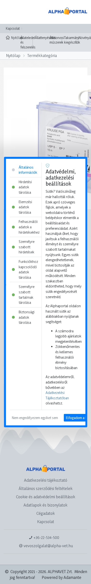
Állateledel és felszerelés (27, 42)
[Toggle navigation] (10, 12)
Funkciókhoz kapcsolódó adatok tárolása (28, 269)
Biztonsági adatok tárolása (26, 317)
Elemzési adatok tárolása (25, 206)
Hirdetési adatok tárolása (25, 186)
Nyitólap (14, 38)
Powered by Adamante (61, 577)
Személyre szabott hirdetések (26, 246)
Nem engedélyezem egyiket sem (35, 417)
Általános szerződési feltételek (46, 488)
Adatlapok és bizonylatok (45, 504)
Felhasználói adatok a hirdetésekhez (28, 226)
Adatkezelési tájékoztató (45, 480)
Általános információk (27, 170)
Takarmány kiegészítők (72, 40)
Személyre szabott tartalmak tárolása (26, 294)
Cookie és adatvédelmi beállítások (45, 496)
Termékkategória (42, 55)
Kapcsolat (13, 28)
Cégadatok (45, 513)
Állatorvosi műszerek (57, 40)
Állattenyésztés (45, 38)
